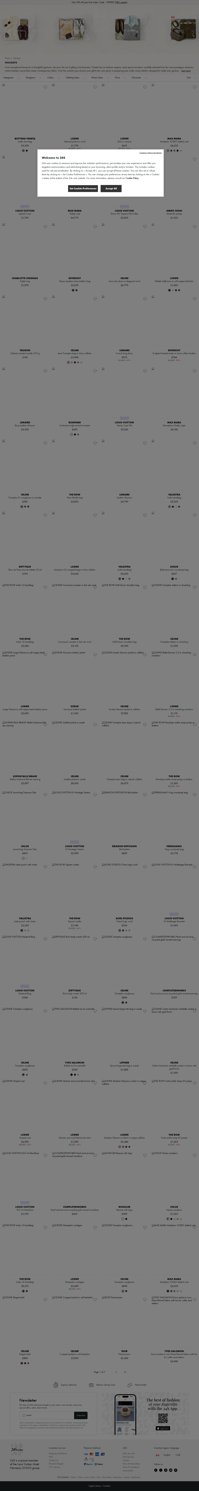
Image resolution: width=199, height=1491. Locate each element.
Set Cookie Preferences (83, 188)
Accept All (111, 188)
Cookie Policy (132, 178)
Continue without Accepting (150, 153)
